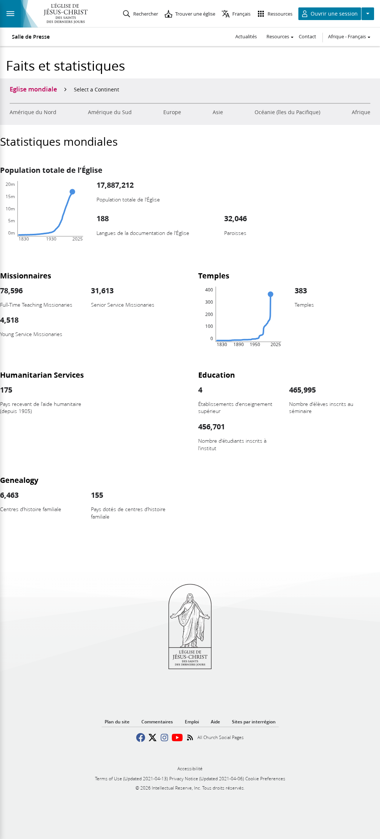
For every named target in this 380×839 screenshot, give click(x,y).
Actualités (246, 36)
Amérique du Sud (110, 112)
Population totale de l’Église (51, 170)
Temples (213, 275)
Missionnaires (25, 275)
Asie (218, 112)
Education (216, 375)
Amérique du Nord (33, 112)
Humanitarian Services (42, 375)
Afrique (361, 112)
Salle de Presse (31, 36)
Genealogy (19, 480)
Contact (307, 36)
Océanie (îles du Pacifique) (287, 112)
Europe (172, 112)
